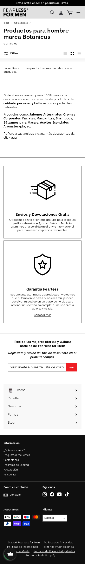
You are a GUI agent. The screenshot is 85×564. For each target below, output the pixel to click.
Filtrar (14, 53)
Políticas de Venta (18, 551)
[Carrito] (70, 12)
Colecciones (21, 23)
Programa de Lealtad (16, 465)
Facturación (11, 469)
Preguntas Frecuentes (17, 455)
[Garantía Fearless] (42, 264)
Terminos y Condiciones (58, 546)
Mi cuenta (10, 474)
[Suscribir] (71, 367)
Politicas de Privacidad (58, 542)
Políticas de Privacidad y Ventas (54, 551)
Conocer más (42, 314)
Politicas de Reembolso (22, 546)
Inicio (6, 23)
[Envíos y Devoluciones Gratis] (42, 189)
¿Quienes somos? (14, 450)
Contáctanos (11, 460)
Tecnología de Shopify (40, 555)
